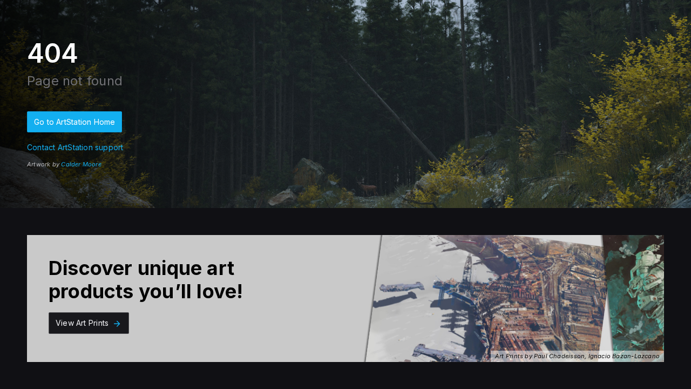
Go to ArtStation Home (74, 121)
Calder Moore (81, 164)
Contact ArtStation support (75, 147)
